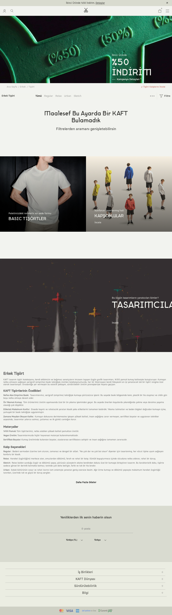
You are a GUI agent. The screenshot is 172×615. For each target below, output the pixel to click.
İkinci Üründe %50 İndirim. (80, 3)
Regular (48, 96)
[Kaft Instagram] (74, 559)
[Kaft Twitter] (97, 559)
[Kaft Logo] (86, 10)
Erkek (23, 87)
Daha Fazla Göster (86, 482)
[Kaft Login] (4, 11)
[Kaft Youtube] (89, 559)
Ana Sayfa (12, 87)
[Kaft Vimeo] (81, 559)
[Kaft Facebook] (66, 559)
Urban (67, 96)
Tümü (38, 96)
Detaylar (100, 3)
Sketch (77, 96)
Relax (58, 96)
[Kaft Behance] (105, 559)
